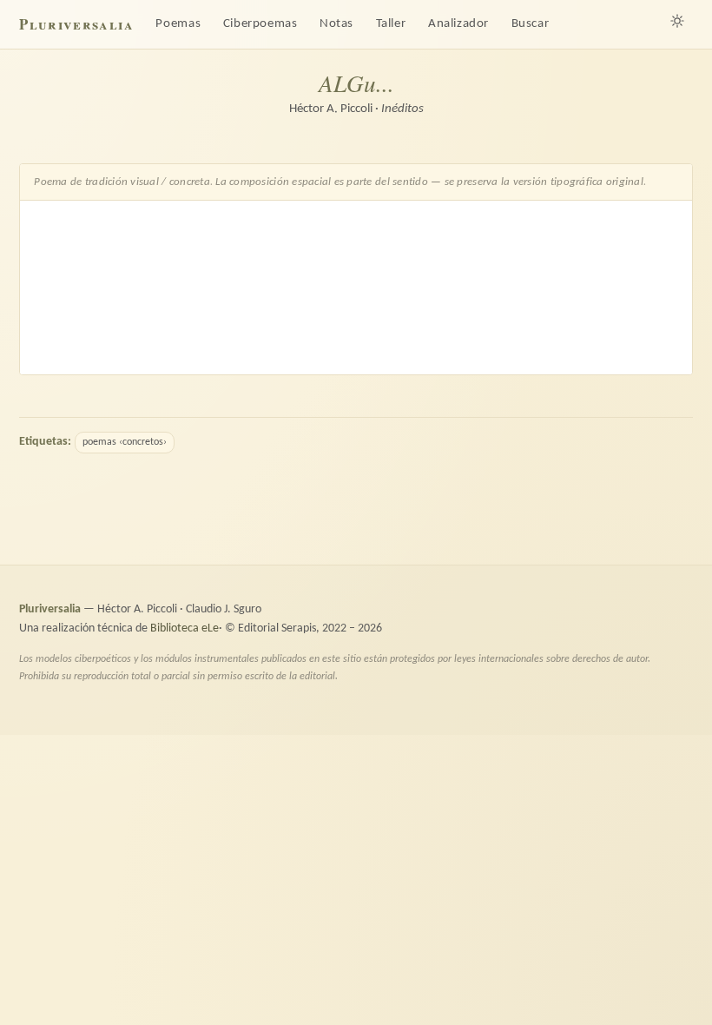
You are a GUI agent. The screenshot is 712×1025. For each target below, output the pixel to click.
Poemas (178, 23)
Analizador (458, 23)
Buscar (530, 23)
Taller (391, 23)
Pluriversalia (76, 24)
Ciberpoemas (260, 23)
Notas (336, 23)
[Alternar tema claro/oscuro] (677, 21)
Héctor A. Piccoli (330, 109)
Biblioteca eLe (184, 628)
